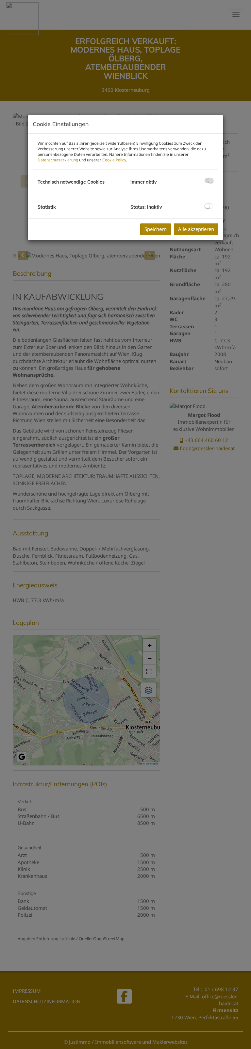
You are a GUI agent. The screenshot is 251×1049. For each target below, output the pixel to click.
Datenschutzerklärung (58, 160)
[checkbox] (209, 180)
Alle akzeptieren (196, 229)
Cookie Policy (114, 160)
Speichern (155, 229)
